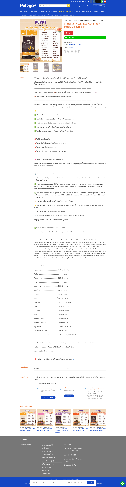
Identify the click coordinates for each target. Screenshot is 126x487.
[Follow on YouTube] (105, 1)
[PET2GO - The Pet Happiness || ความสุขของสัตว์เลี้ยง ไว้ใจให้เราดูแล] (28, 6)
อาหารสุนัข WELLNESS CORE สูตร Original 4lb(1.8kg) (98, 429)
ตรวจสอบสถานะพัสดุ (25, 444)
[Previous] (22, 40)
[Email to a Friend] (72, 51)
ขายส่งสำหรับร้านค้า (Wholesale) (48, 11)
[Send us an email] (99, 1)
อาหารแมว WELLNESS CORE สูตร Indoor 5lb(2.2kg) (27, 429)
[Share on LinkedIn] (78, 51)
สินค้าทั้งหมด (33, 11)
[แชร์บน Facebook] (65, 51)
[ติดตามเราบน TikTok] (96, 1)
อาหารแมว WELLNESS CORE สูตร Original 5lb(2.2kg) (80, 429)
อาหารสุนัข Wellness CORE (66, 11)
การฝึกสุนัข (45, 448)
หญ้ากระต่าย (50, 15)
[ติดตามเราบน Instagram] (94, 1)
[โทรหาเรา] (102, 1)
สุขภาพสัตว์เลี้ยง (46, 461)
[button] (99, 6)
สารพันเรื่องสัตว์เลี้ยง (47, 458)
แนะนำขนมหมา (46, 473)
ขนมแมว (26, 483)
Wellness (71, 47)
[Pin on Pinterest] (75, 51)
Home (65, 21)
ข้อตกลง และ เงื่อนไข (70, 465)
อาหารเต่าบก (31, 15)
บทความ (72, 15)
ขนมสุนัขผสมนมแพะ (97, 483)
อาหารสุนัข (45, 467)
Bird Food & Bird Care (61, 15)
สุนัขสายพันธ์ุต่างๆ (47, 464)
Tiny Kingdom (41, 15)
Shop (70, 21)
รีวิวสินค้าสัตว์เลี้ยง (47, 454)
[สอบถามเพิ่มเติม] (122, 483)
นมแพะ (102, 11)
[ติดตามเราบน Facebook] (91, 1)
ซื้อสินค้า (68, 33)
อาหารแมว (45, 470)
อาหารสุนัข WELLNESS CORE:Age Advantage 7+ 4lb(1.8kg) (61, 430)
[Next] (59, 40)
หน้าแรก (26, 11)
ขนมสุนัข (95, 11)
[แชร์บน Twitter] (68, 51)
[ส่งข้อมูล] (68, 5)
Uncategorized (46, 445)
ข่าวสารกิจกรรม (46, 451)
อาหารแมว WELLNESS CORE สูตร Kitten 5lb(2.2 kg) (44, 429)
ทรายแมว (23, 15)
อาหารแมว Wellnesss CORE (84, 11)
